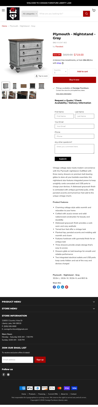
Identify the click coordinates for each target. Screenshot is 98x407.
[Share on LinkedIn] (62, 287)
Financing (41, 394)
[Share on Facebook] (54, 287)
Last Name (79, 112)
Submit (63, 159)
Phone (57, 132)
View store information (63, 94)
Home (4, 26)
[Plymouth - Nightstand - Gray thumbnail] (6, 86)
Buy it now (74, 79)
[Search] (86, 14)
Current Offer (53, 394)
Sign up (40, 359)
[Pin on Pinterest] (66, 287)
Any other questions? (63, 142)
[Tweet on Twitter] (58, 287)
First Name (59, 112)
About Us (64, 394)
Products (32, 394)
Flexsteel (59, 46)
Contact (73, 394)
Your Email (59, 122)
